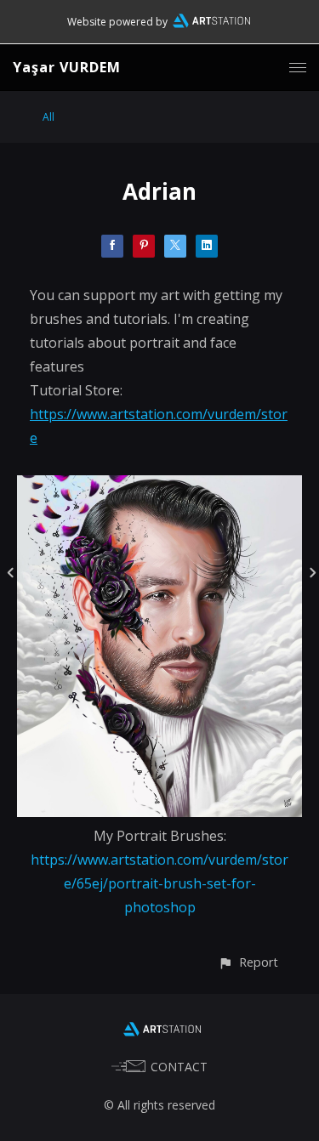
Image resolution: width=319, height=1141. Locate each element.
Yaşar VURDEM (67, 67)
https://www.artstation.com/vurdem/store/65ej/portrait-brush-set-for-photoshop (159, 883)
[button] (248, 962)
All (48, 117)
